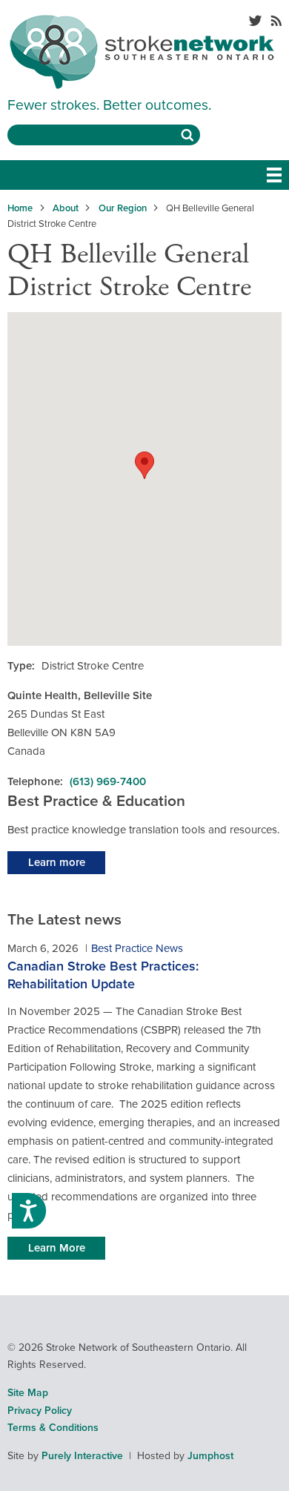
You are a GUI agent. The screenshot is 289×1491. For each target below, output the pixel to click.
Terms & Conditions (53, 1427)
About (66, 208)
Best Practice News (137, 948)
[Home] (141, 85)
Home (20, 208)
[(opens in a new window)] (255, 22)
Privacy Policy (39, 1410)
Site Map (27, 1392)
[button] (144, 465)
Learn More (56, 1247)
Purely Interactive (82, 1455)
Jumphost (210, 1455)
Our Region (123, 208)
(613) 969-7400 (108, 781)
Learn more (56, 862)
